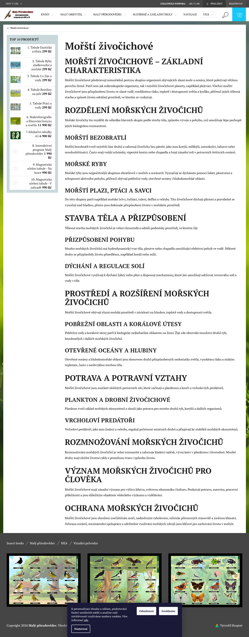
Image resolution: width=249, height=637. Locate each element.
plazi (98, 190)
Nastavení (80, 629)
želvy (122, 199)
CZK (16, 4)
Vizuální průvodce (85, 543)
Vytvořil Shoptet (231, 625)
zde (86, 620)
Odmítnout (146, 611)
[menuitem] (47, 14)
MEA (64, 543)
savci (143, 190)
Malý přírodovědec (42, 543)
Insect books (15, 543)
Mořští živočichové (109, 61)
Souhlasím (168, 611)
